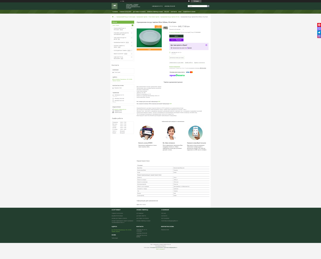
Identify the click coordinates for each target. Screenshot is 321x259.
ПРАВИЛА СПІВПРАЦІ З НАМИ (155, 11)
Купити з (173, 39)
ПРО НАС (166, 11)
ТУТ (159, 101)
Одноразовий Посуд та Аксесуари (126, 16)
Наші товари (116, 25)
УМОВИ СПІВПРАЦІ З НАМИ (143, 220)
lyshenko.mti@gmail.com (120, 109)
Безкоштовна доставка (177, 57)
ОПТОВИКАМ (139, 213)
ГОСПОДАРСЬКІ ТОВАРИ (120, 50)
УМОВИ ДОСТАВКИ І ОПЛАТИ (119, 218)
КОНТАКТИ (174, 11)
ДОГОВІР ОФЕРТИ (141, 215)
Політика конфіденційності (170, 247)
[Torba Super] (118, 6)
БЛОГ (179, 11)
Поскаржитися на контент (156, 247)
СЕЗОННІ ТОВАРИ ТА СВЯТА (119, 46)
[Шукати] (208, 6)
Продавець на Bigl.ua (160, 246)
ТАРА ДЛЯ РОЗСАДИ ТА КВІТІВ (120, 38)
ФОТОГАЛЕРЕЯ (165, 218)
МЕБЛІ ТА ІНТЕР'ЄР (118, 53)
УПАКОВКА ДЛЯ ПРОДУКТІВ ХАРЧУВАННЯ (121, 33)
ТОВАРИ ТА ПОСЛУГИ (125, 11)
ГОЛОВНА (115, 11)
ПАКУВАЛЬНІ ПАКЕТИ (119, 42)
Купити (176, 36)
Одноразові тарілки (141, 16)
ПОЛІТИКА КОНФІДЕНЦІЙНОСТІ (169, 220)
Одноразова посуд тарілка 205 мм (169, 16)
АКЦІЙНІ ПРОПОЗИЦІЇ (117, 215)
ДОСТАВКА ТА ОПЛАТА (139, 11)
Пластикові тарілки (154, 16)
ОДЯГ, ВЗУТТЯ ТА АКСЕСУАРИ (118, 57)
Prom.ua (169, 244)
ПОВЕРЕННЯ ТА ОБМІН (189, 11)
